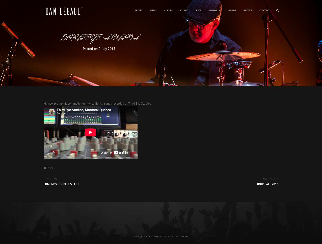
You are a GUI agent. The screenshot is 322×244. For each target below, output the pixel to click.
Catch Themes (181, 236)
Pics (198, 10)
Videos (213, 10)
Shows (248, 10)
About (139, 10)
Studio (184, 10)
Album (168, 10)
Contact (264, 10)
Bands (232, 10)
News (153, 10)
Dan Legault (156, 236)
